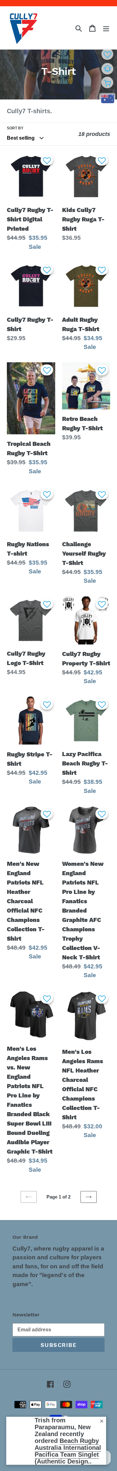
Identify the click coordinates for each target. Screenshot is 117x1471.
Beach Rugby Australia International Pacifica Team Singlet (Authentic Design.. (68, 1451)
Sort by (15, 128)
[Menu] (106, 28)
